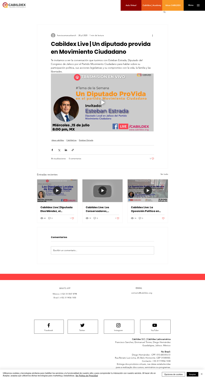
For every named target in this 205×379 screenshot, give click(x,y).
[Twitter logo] (82, 325)
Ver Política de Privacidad (86, 375)
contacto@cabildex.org (141, 293)
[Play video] (102, 102)
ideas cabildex (57, 140)
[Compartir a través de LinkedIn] (66, 150)
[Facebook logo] (48, 325)
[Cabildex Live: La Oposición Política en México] (148, 190)
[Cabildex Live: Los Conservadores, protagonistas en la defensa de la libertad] (102, 190)
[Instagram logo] (118, 325)
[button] (190, 5)
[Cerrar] (201, 374)
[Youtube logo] (154, 325)
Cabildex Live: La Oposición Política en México (145, 209)
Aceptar (192, 374)
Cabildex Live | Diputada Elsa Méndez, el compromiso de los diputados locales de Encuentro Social (56, 209)
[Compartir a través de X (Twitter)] (59, 150)
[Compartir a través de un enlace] (72, 150)
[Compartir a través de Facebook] (52, 150)
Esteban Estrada (86, 140)
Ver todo (164, 174)
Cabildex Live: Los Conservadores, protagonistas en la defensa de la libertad (100, 209)
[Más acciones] (152, 35)
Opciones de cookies (173, 374)
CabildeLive (71, 140)
